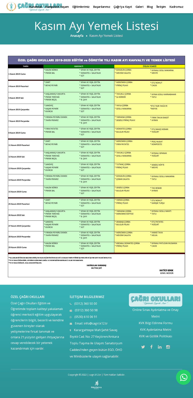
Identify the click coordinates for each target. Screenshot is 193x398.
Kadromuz (176, 6)
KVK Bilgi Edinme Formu (155, 323)
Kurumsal (35, 6)
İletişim (161, 6)
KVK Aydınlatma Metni (155, 330)
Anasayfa (76, 36)
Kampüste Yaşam (57, 6)
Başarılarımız (101, 6)
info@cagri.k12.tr (96, 323)
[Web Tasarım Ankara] (96, 385)
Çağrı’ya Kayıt (123, 6)
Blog (150, 6)
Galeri (139, 6)
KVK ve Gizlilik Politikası (155, 336)
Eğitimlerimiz (81, 6)
